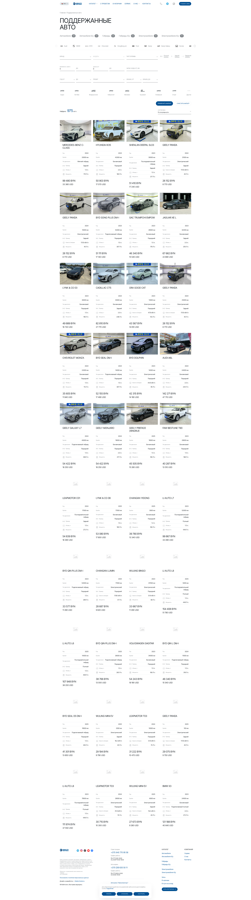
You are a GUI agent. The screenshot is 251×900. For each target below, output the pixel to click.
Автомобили (166, 853)
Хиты (163, 877)
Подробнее (109, 888)
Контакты (146, 4)
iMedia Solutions (80, 881)
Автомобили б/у (167, 856)
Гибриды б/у (166, 864)
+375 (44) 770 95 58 (119, 852)
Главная (62, 13)
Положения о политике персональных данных (74, 877)
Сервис (128, 4)
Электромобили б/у (169, 872)
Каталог (92, 4)
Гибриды (165, 861)
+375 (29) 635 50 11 (119, 867)
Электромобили (167, 869)
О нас (135, 4)
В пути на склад (167, 883)
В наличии (117, 4)
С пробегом (105, 4)
